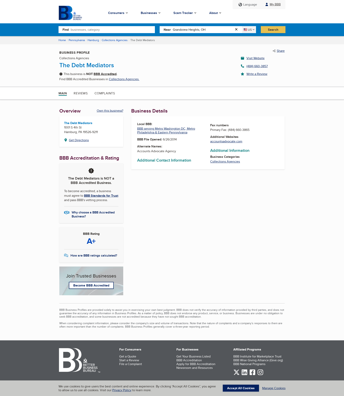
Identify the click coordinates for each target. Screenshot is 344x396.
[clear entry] (237, 29)
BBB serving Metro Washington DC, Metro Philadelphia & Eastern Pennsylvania (166, 130)
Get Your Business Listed (193, 356)
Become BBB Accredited (91, 285)
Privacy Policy (121, 390)
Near (167, 29)
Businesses (149, 13)
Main (63, 93)
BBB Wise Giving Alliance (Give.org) (258, 360)
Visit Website (255, 58)
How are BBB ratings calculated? (93, 255)
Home (62, 40)
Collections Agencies (115, 40)
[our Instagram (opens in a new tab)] (260, 374)
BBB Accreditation (189, 360)
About (213, 13)
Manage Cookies (273, 388)
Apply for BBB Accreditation (195, 364)
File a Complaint (130, 364)
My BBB (275, 4)
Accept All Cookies (241, 388)
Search (273, 29)
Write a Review (256, 74)
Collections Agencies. (124, 79)
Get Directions (79, 140)
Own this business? (110, 111)
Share (281, 50)
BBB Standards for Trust (101, 195)
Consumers (116, 13)
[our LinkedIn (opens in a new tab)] (244, 374)
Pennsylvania (77, 40)
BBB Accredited (105, 74)
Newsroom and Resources (194, 367)
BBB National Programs (249, 364)
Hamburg (93, 40)
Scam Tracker (183, 13)
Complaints (105, 93)
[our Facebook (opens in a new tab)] (252, 374)
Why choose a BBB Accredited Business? (93, 214)
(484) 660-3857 (257, 66)
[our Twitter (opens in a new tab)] (236, 374)
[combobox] (113, 29)
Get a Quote (127, 356)
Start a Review (129, 360)
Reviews (81, 93)
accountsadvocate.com (226, 141)
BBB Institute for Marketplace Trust (257, 356)
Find (66, 29)
